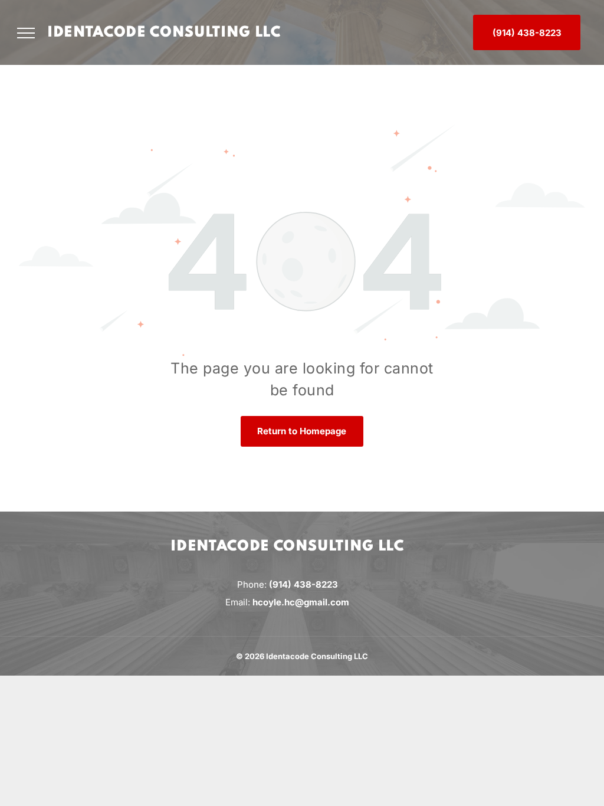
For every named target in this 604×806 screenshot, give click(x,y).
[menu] (26, 33)
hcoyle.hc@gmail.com (300, 602)
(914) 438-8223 (303, 584)
